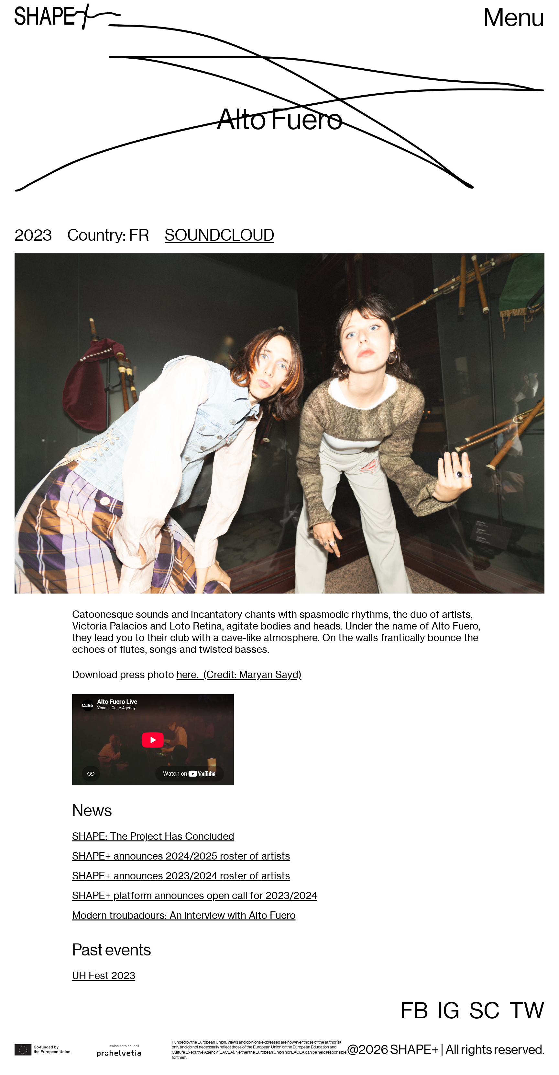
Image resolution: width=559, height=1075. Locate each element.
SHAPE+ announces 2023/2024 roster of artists (181, 876)
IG (449, 1011)
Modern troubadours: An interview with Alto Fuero (184, 915)
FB (414, 1011)
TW (527, 1011)
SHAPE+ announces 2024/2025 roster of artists (181, 856)
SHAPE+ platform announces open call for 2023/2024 (194, 896)
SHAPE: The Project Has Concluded (153, 836)
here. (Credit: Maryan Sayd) (239, 675)
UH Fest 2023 (103, 976)
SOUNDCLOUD (219, 236)
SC (484, 1011)
